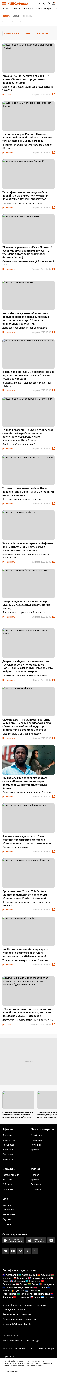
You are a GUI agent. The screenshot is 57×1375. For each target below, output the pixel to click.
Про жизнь (27, 16)
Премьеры (8, 1144)
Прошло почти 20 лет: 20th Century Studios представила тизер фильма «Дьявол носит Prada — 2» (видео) (25, 894)
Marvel (27, 33)
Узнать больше (37, 1366)
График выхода (10, 1174)
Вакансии (42, 1305)
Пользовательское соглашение (19, 1319)
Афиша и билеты (11, 8)
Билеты (6, 1205)
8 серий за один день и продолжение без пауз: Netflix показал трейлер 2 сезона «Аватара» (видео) (28, 375)
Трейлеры (36, 1149)
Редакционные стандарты (16, 1314)
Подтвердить (12, 1371)
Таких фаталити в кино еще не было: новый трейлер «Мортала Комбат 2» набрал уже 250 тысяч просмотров (25, 195)
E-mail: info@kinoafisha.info (16, 1324)
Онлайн (28, 8)
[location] (44, 3)
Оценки (6, 1219)
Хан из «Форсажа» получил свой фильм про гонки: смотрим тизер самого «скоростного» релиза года (27, 546)
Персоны (36, 1189)
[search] (49, 3)
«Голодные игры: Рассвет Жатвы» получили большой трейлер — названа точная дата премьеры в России (27, 137)
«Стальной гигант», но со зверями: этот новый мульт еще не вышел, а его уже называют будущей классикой (27, 1012)
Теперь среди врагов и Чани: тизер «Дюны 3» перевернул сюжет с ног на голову (26, 605)
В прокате (7, 1135)
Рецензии (7, 1149)
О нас (5, 1305)
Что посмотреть (44, 8)
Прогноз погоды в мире (41, 1348)
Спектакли (8, 1154)
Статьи (16, 16)
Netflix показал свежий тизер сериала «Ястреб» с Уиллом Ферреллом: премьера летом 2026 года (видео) (26, 952)
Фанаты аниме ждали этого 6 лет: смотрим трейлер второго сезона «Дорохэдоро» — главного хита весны (26, 839)
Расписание (8, 1214)
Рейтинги (36, 1144)
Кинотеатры (8, 1140)
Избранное (8, 1209)
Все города (33, 1340)
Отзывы (6, 1224)
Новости (6, 16)
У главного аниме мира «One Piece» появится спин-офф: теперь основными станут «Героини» (28, 491)
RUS (38, 4)
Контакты (16, 1305)
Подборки (36, 1135)
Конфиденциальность (14, 1309)
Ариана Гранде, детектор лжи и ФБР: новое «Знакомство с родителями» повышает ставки (25, 79)
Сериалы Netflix (43, 33)
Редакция (29, 1305)
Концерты (7, 1159)
